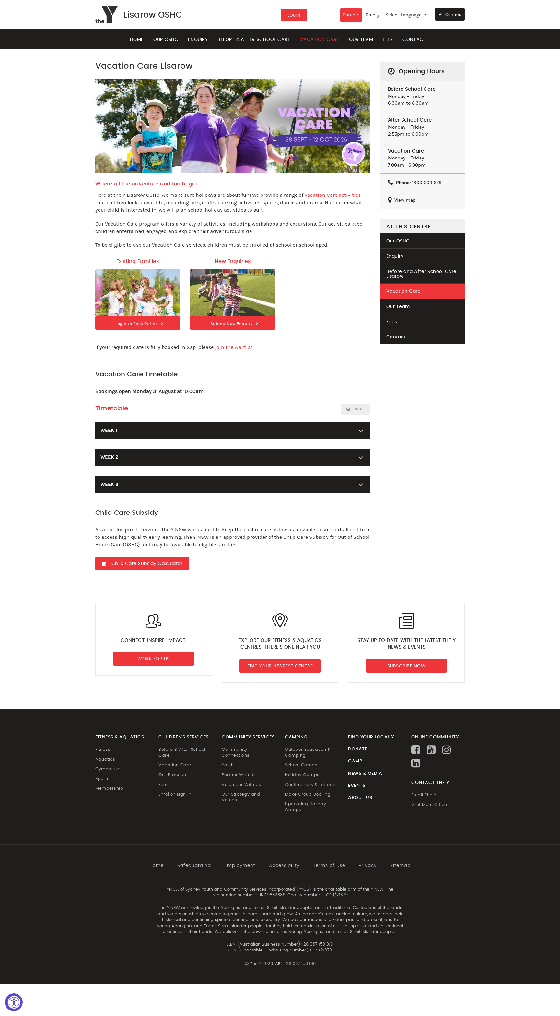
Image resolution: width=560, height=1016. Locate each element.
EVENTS (356, 785)
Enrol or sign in (174, 794)
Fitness (103, 750)
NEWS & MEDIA (365, 773)
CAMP (355, 761)
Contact (414, 39)
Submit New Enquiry (231, 323)
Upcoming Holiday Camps (305, 807)
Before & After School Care (253, 39)
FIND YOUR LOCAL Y (371, 737)
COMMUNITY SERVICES (248, 737)
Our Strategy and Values (241, 797)
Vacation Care (319, 39)
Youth (228, 765)
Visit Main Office (429, 805)
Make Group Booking (308, 794)
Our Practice (172, 775)
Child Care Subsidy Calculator (147, 563)
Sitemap (400, 865)
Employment (240, 865)
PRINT (358, 409)
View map (404, 200)
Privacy (368, 865)
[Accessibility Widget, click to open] (14, 1002)
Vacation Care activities (333, 195)
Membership (109, 788)
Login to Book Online (136, 323)
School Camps (301, 765)
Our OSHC (165, 39)
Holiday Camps (302, 775)
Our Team (361, 39)
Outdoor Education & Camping (308, 753)
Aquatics (105, 759)
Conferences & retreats (311, 785)
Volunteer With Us (241, 785)
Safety (372, 15)
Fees (388, 39)
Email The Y (424, 795)
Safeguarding (194, 865)
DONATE (357, 749)
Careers (351, 15)
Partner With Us (239, 775)
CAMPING (296, 737)
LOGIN (294, 15)
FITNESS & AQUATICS (119, 737)
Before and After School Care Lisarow (421, 273)
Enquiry (198, 39)
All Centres (450, 15)
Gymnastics (108, 769)
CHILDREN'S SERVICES (183, 737)
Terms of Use (329, 865)
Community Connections (236, 753)
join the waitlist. (234, 347)
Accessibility (284, 865)
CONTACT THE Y (430, 782)
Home (137, 39)
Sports (102, 779)
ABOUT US (360, 798)
